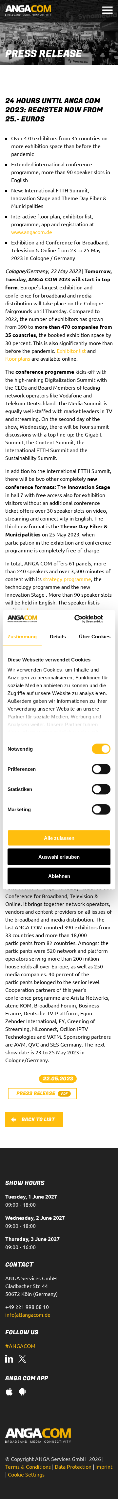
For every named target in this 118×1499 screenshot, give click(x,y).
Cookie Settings (26, 1474)
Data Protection (73, 1466)
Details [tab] (58, 636)
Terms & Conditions (28, 1466)
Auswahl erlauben (59, 857)
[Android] (22, 1392)
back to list (38, 1119)
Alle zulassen (59, 837)
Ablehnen (59, 876)
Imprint (103, 1466)
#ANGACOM (20, 1345)
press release (35, 1093)
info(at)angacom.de (27, 1314)
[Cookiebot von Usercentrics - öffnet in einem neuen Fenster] (83, 619)
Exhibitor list (71, 350)
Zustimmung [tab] (22, 636)
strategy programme (67, 579)
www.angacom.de (31, 232)
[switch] (101, 769)
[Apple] (9, 1392)
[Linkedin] (9, 1359)
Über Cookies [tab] (94, 636)
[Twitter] (22, 1359)
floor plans (17, 358)
